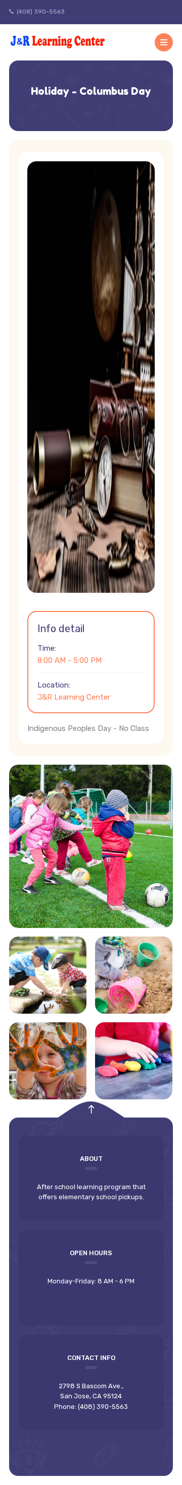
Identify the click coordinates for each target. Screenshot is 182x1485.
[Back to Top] (91, 1110)
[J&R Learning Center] (58, 42)
